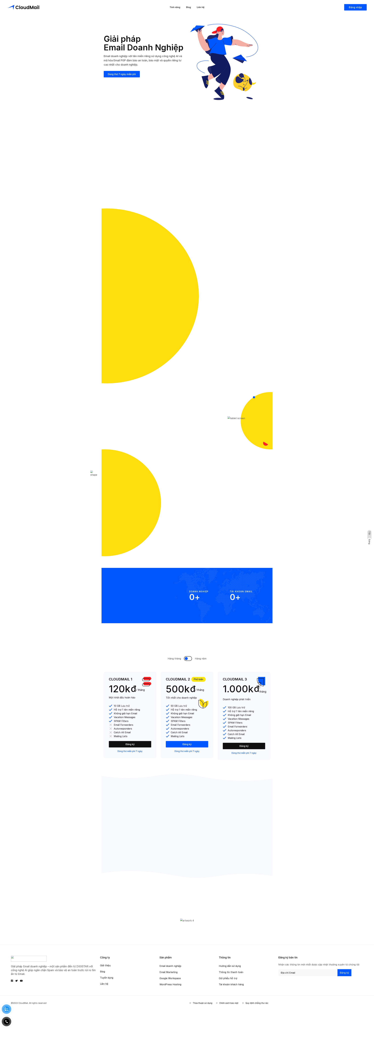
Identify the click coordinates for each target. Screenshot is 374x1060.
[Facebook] (12, 981)
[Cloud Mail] (23, 7)
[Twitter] (16, 981)
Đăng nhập (355, 7)
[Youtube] (21, 981)
